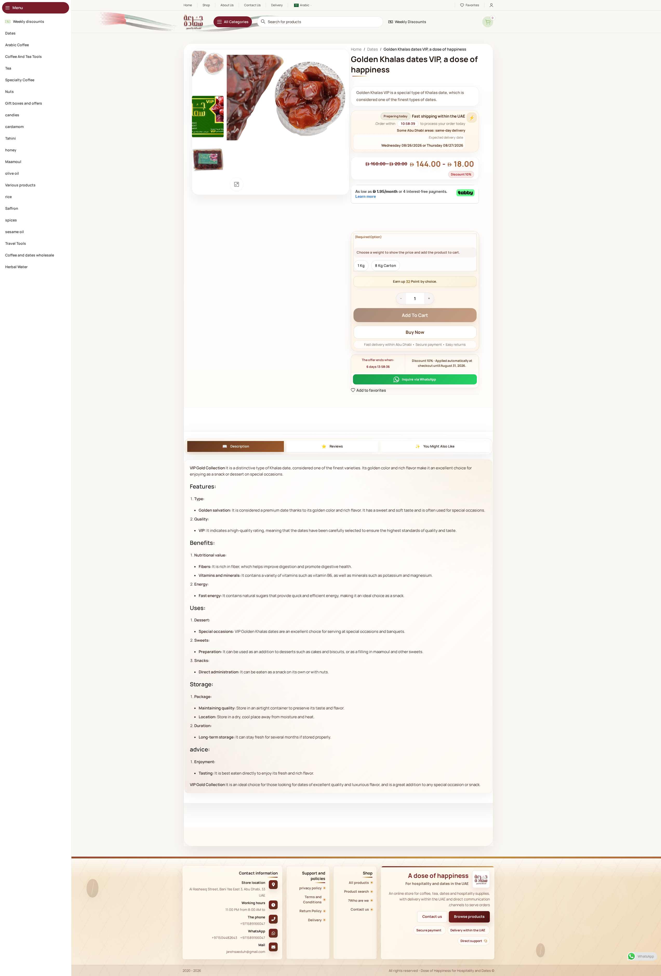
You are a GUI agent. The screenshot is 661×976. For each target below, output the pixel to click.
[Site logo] (193, 21)
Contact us (432, 915)
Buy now (414, 332)
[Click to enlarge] (236, 184)
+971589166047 (252, 922)
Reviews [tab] (336, 445)
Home (356, 49)
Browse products (469, 915)
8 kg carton (385, 265)
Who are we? (358, 899)
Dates (372, 49)
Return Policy (310, 909)
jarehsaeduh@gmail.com (245, 950)
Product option (367, 236)
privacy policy (310, 887)
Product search (356, 890)
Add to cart (415, 315)
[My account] (491, 5)
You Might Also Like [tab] (439, 445)
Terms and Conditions (312, 898)
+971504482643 (224, 936)
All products (359, 881)
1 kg (360, 265)
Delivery (315, 919)
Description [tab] (239, 445)
